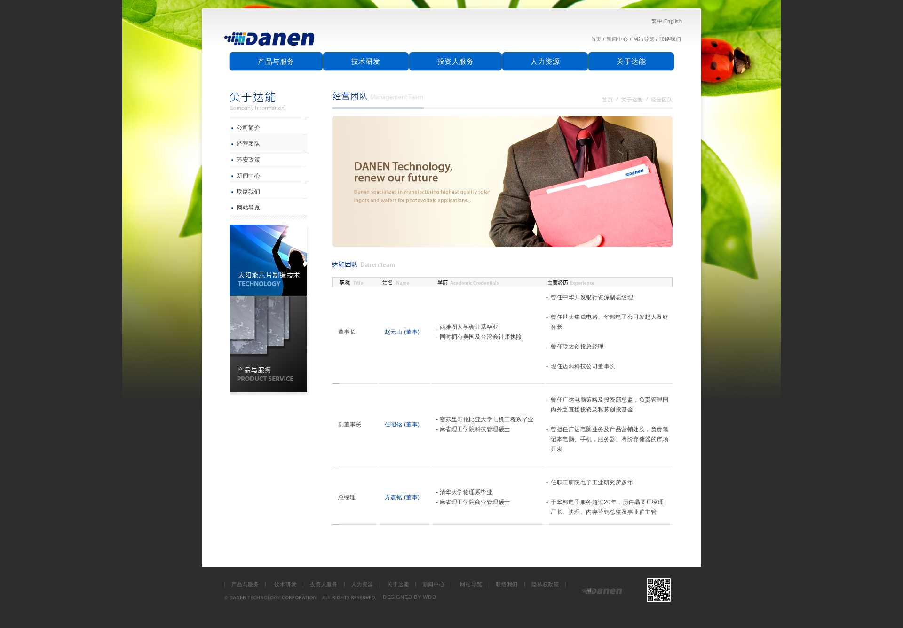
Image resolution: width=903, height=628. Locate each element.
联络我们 (670, 39)
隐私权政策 (545, 584)
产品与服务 (276, 61)
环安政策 (248, 159)
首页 (596, 39)
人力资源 (545, 61)
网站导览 (644, 39)
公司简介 (248, 127)
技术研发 (365, 61)
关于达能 (631, 61)
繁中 (656, 21)
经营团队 (248, 143)
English (673, 21)
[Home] (270, 49)
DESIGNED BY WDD (409, 597)
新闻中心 (617, 39)
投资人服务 (455, 61)
